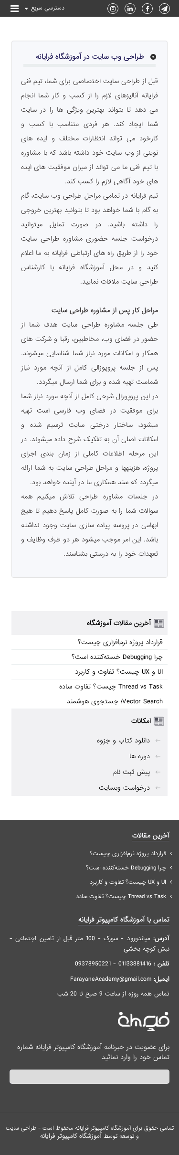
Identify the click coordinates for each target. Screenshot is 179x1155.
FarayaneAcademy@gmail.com (110, 979)
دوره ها (139, 756)
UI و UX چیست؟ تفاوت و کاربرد (119, 672)
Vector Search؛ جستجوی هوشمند (115, 701)
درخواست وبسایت (124, 788)
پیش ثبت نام (131, 772)
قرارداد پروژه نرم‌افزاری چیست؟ (120, 642)
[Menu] (15, 9)
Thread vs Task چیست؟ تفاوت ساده (111, 686)
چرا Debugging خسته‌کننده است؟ (117, 657)
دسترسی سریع (47, 8)
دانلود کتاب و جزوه (123, 740)
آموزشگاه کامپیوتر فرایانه (71, 1136)
